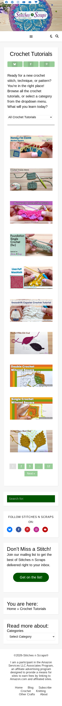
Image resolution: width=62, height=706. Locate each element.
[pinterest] (12, 2)
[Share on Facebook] (31, 64)
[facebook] (6, 2)
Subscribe (45, 687)
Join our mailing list (21, 554)
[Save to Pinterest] (47, 64)
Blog (30, 687)
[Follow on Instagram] (38, 529)
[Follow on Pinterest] (29, 529)
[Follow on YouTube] (46, 529)
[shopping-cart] (35, 2)
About (44, 694)
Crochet (26, 691)
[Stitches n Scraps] (31, 15)
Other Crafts (27, 694)
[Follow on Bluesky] (11, 529)
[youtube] (24, 2)
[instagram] (18, 2)
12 (48, 466)
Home (11, 609)
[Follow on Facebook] (20, 529)
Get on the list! (31, 577)
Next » (31, 473)
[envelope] (30, 2)
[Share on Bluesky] (15, 64)
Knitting (41, 691)
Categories (15, 631)
